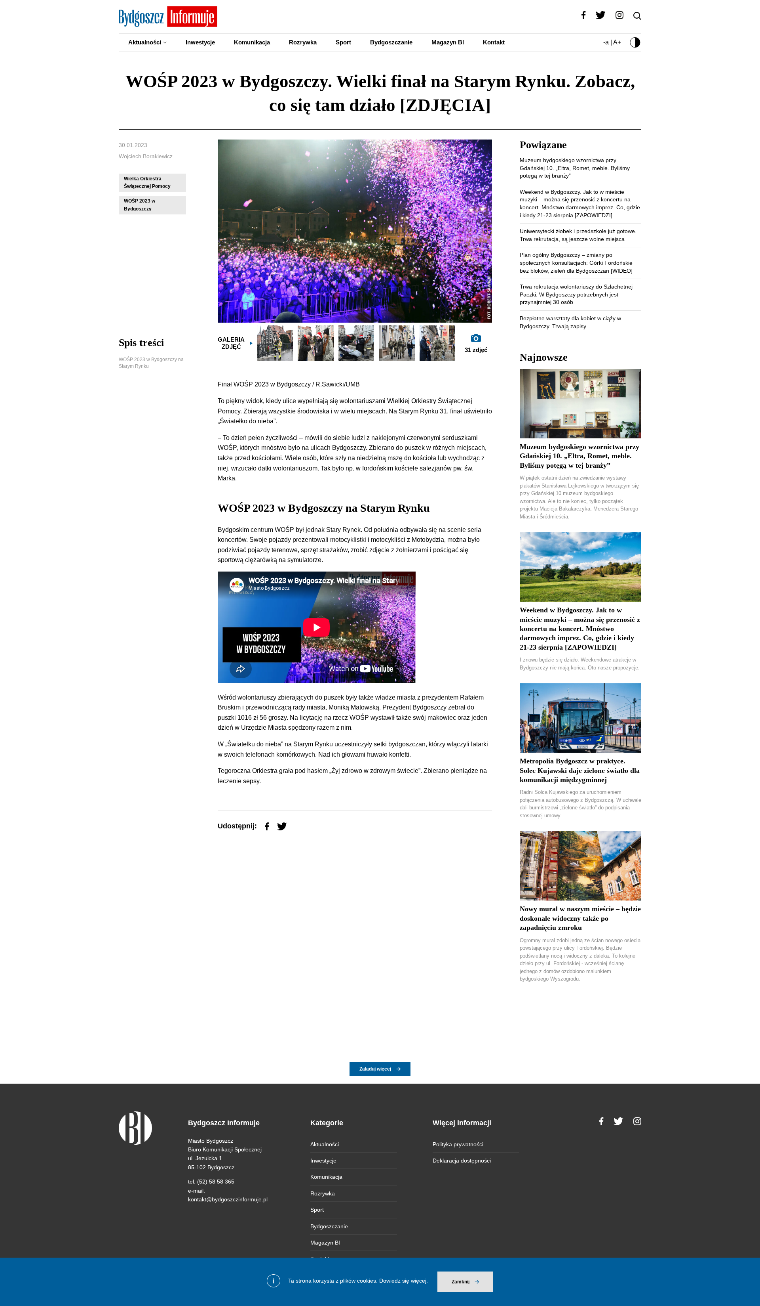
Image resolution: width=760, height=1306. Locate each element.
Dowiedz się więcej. (403, 1280)
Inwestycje (200, 42)
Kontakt (494, 42)
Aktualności (144, 42)
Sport (343, 42)
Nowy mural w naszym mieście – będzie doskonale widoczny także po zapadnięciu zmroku (580, 918)
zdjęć (476, 349)
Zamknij (460, 1282)
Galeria (231, 343)
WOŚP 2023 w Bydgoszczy (139, 204)
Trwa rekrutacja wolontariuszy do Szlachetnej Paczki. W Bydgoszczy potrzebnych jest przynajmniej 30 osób (576, 294)
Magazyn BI (447, 42)
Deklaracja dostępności (462, 1160)
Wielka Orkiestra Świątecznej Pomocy (147, 182)
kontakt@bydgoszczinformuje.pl (228, 1199)
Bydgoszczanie (391, 42)
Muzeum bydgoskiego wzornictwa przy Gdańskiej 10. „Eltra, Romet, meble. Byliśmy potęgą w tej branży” (575, 168)
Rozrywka (303, 42)
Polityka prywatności (458, 1144)
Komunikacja (252, 42)
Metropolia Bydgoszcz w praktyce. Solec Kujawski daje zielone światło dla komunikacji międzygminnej (580, 770)
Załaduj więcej (375, 1069)
